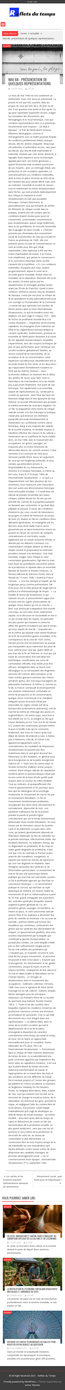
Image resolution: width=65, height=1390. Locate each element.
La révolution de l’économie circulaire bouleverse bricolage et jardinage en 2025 (32, 1290)
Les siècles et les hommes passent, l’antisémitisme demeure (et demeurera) (15, 1181)
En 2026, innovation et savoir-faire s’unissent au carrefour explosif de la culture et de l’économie (31, 1237)
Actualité (6, 46)
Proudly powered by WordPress (20, 1381)
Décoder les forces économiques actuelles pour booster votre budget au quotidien (31, 1343)
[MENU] (3, 24)
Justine (30, 88)
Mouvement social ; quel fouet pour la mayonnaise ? (48, 1178)
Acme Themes (32, 1385)
